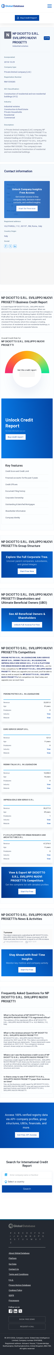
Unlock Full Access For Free (27, 624)
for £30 (27, 374)
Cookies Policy (15, 1290)
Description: (9, 125)
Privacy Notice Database (20, 1285)
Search (27, 1188)
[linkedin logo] (15, 246)
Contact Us (14, 1269)
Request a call (27, 1326)
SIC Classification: (11, 89)
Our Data (12, 1264)
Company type (10, 67)
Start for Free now (27, 208)
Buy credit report (15, 437)
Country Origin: (10, 231)
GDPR (11, 1295)
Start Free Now (27, 571)
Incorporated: (9, 57)
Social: (7, 241)
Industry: (7, 102)
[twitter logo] (10, 246)
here (22, 680)
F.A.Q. (11, 1280)
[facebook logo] (6, 246)
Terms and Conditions (18, 1274)
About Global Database (19, 1253)
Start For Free (27, 891)
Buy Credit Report (28, 17)
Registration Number (12, 77)
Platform (12, 1258)
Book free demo (27, 1319)
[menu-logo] (12, 6)
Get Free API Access (27, 1134)
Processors (14, 1300)
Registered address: (12, 221)
